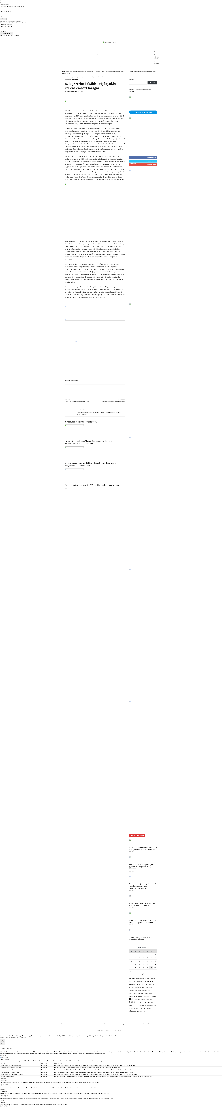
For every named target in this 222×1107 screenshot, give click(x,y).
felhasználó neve (5, 11)
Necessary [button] (3, 1055)
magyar (132, 996)
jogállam (144, 990)
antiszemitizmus (141, 978)
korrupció (140, 993)
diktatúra (149, 981)
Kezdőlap (67, 77)
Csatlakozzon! (152, 161)
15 (151, 961)
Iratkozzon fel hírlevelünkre (143, 112)
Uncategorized (75, 79)
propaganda (148, 1002)
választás (132, 1011)
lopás (146, 993)
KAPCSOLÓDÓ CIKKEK (73, 422)
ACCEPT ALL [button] (24, 1038)
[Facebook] (154, 49)
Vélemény (139, 1011)
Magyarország (74, 77)
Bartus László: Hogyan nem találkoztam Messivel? (110, 71)
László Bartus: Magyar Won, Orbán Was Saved (143, 71)
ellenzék (132, 985)
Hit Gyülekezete (147, 988)
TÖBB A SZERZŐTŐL (89, 422)
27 (143, 968)
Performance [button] (4, 1084)
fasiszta (143, 985)
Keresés (131, 79)
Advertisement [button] (4, 1095)
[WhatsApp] (78, 95)
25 (135, 968)
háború (131, 990)
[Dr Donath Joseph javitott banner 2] (94, 342)
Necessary (4, 1057)
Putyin (131, 1005)
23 (155, 964)
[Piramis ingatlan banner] (95, 310)
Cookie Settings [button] (5, 1038)
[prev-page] (65, 489)
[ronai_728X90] (95, 104)
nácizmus (137, 999)
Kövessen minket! (151, 157)
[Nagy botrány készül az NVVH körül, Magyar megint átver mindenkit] (143, 915)
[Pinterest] (74, 95)
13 (143, 961)
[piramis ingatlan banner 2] (95, 210)
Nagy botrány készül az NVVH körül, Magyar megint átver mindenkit (143, 921)
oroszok (140, 1002)
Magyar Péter (147, 996)
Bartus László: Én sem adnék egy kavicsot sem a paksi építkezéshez (77, 72)
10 (131, 961)
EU (138, 985)
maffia (150, 993)
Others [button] (2, 1100)
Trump (142, 1008)
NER (131, 999)
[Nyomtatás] (90, 95)
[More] (94, 95)
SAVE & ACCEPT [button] (5, 1106)
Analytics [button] (2, 1089)
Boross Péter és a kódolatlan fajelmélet (114, 401)
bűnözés (152, 978)
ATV (148, 978)
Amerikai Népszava (72, 91)
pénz (136, 1005)
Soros (155, 1005)
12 (139, 961)
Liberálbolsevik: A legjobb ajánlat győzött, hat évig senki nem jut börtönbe (142, 866)
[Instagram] (154, 51)
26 (139, 968)
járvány (149, 990)
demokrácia (140, 982)
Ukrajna (148, 1008)
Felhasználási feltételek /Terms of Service (13, 23)
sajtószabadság (149, 1005)
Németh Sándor (146, 999)
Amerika (132, 978)
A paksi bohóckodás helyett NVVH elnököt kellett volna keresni (92, 485)
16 (155, 961)
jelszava (2, 17)
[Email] (86, 95)
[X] (154, 54)
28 (147, 968)
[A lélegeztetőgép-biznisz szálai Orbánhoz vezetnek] (143, 932)
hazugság (138, 988)
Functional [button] (3, 1078)
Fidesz (131, 988)
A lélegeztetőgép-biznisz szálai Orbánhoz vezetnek (140, 939)
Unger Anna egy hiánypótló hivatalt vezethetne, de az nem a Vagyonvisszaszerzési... (142, 886)
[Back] (0, 3)
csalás (134, 981)
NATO (154, 996)
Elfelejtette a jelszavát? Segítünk (10, 21)
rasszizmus (141, 1005)
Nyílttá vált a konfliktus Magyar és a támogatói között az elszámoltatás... (143, 848)
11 (135, 961)
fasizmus (150, 984)
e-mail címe (4, 31)
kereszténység (133, 993)
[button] (97, 54)
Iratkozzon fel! (151, 164)
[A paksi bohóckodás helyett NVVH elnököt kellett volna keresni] (95, 475)
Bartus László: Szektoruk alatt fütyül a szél (77, 401)
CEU (130, 981)
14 (147, 961)
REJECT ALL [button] (15, 1038)
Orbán (132, 1002)
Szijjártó (136, 1008)
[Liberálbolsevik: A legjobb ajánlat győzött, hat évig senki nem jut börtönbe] (143, 859)
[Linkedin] (82, 95)
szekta (131, 1008)
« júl (142, 974)
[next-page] (66, 489)
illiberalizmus (138, 990)
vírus (144, 1011)
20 (143, 964)
